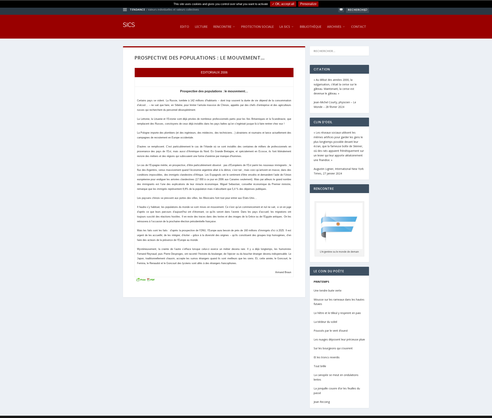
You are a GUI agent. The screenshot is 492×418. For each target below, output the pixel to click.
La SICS (284, 27)
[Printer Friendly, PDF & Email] (145, 279)
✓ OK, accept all (283, 4)
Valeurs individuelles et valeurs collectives (173, 9)
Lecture (201, 27)
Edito (184, 27)
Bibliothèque (310, 27)
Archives (334, 27)
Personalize (308, 4)
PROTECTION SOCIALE (257, 27)
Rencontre (222, 27)
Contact (358, 27)
